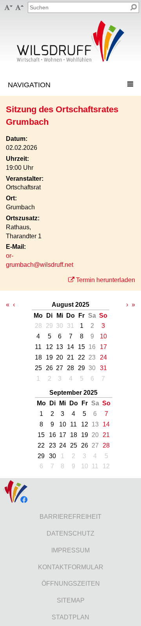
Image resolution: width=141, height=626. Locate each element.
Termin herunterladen (105, 280)
